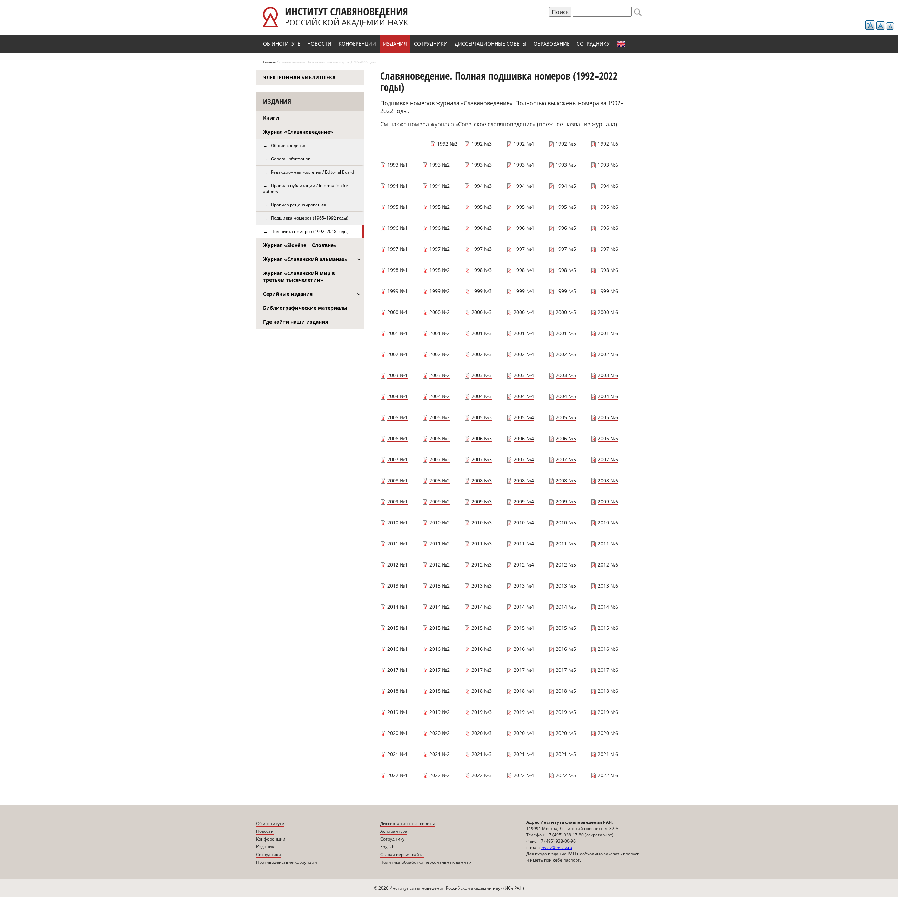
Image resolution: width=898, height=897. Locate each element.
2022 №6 (608, 775)
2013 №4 (524, 585)
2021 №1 (397, 754)
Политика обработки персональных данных (425, 862)
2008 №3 (481, 480)
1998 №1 (397, 270)
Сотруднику (593, 43)
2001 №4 (524, 333)
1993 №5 (566, 164)
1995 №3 (481, 206)
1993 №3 (481, 164)
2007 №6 (608, 459)
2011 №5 (566, 543)
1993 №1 (397, 164)
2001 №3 (481, 333)
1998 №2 (439, 270)
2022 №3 (481, 775)
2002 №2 (439, 354)
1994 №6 (608, 185)
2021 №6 (608, 754)
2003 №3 (481, 375)
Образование (552, 43)
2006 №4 (524, 438)
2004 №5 (566, 396)
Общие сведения (289, 145)
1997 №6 (608, 249)
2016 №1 (397, 648)
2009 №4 (524, 501)
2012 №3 (481, 564)
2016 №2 (439, 648)
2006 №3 (481, 438)
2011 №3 (481, 543)
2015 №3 (481, 627)
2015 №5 (566, 627)
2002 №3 (481, 354)
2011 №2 (439, 543)
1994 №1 (397, 185)
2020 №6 (608, 733)
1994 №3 (481, 185)
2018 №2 (439, 691)
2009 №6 (608, 501)
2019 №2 (439, 712)
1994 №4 (524, 185)
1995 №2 (439, 206)
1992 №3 (481, 143)
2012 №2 (439, 564)
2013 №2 (439, 585)
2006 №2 (439, 438)
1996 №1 (397, 228)
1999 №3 (481, 291)
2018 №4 (524, 691)
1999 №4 (524, 291)
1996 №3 (481, 228)
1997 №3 (481, 249)
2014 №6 (608, 606)
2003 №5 (566, 375)
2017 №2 (439, 670)
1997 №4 (524, 249)
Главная (269, 62)
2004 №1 (397, 396)
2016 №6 (608, 648)
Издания (395, 43)
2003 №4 (524, 375)
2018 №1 (397, 691)
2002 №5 (566, 354)
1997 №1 (397, 249)
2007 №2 (439, 459)
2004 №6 (608, 396)
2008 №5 (566, 480)
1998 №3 (481, 270)
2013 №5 (566, 585)
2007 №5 (566, 459)
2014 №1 (397, 606)
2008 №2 (439, 480)
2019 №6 (608, 712)
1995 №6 (608, 206)
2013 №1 (397, 585)
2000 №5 (566, 312)
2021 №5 (566, 754)
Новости (319, 43)
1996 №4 (524, 228)
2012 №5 (566, 564)
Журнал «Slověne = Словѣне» (300, 245)
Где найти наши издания (295, 322)
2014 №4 (524, 606)
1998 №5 (566, 270)
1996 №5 (566, 228)
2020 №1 (397, 733)
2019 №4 (524, 712)
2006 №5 (566, 438)
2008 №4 (524, 480)
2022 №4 (524, 775)
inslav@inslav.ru (556, 847)
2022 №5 (566, 775)
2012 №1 (397, 564)
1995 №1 (397, 206)
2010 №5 (566, 522)
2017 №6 (608, 670)
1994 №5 (566, 185)
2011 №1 (397, 543)
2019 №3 (481, 712)
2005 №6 (608, 417)
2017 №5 (566, 670)
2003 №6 (608, 375)
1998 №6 (608, 270)
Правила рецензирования (298, 205)
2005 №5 (566, 417)
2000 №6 (608, 312)
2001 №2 (439, 333)
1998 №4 (524, 270)
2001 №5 (566, 333)
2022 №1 (397, 775)
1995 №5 (566, 206)
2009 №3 (481, 501)
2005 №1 (397, 417)
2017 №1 (397, 670)
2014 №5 (566, 606)
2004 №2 (439, 396)
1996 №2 (439, 228)
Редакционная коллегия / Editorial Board (312, 172)
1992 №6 (608, 143)
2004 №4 (524, 396)
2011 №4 (524, 543)
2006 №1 (397, 438)
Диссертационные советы (491, 43)
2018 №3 (481, 691)
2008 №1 (397, 480)
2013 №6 (608, 585)
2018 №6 (608, 691)
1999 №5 (566, 291)
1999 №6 (608, 291)
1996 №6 (608, 228)
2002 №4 (524, 354)
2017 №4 (524, 670)
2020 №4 (524, 733)
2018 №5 (566, 691)
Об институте (281, 43)
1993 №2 (439, 164)
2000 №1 (397, 312)
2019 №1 (397, 712)
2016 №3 (481, 648)
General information (290, 159)
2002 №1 (397, 354)
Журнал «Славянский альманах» (305, 259)
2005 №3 (481, 417)
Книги (271, 117)
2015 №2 (439, 627)
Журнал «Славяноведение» (298, 131)
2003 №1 (397, 375)
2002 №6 (608, 354)
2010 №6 (608, 522)
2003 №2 (439, 375)
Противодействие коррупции (286, 862)
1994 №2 (439, 185)
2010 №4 (524, 522)
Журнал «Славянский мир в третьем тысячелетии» (299, 276)
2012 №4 (524, 564)
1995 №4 (524, 206)
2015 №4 (524, 627)
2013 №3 (481, 585)
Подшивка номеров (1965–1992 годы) (309, 218)
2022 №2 (439, 775)
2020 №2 (439, 733)
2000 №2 (439, 312)
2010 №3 (481, 522)
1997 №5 (566, 249)
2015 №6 (608, 627)
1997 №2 (439, 249)
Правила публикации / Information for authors (305, 188)
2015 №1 (397, 627)
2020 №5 (566, 733)
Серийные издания (288, 293)
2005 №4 (524, 417)
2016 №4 (524, 648)
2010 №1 (397, 522)
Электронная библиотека (299, 77)
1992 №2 (447, 143)
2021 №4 (524, 754)
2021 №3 (481, 754)
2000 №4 (524, 312)
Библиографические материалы (305, 307)
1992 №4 (524, 143)
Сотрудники (431, 43)
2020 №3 (481, 733)
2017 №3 (481, 670)
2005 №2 (439, 417)
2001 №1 (397, 333)
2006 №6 (608, 438)
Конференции (357, 43)
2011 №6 (608, 543)
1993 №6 (608, 164)
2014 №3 (481, 606)
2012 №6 (608, 564)
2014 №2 (439, 606)
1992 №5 (566, 143)
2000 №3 (481, 312)
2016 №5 (566, 648)
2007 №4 (524, 459)
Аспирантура (393, 831)
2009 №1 (397, 501)
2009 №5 (566, 501)
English (621, 44)
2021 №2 (439, 754)
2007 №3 (481, 459)
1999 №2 (439, 291)
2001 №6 (608, 333)
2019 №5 (566, 712)
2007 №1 (397, 459)
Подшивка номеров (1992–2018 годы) (310, 231)
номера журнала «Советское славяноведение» (472, 124)
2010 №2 (439, 522)
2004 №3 (481, 396)
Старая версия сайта (402, 854)
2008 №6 (608, 480)
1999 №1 (397, 291)
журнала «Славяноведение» (474, 103)
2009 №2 (439, 501)
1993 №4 (524, 164)
